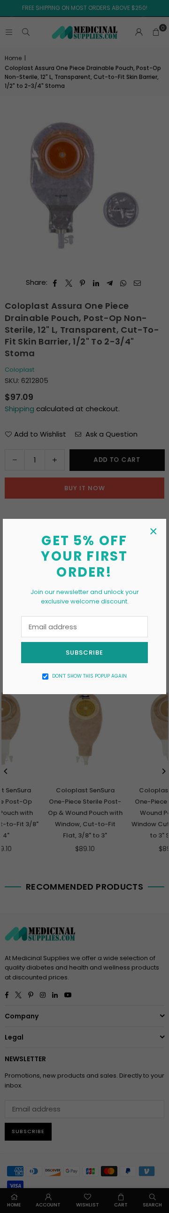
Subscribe (84, 652)
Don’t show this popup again (89, 676)
